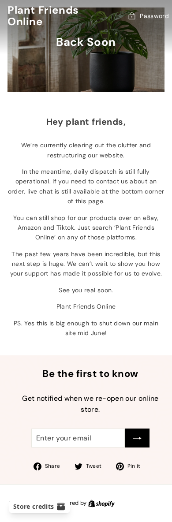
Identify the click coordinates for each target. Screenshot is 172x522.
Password (154, 16)
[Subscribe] (137, 438)
